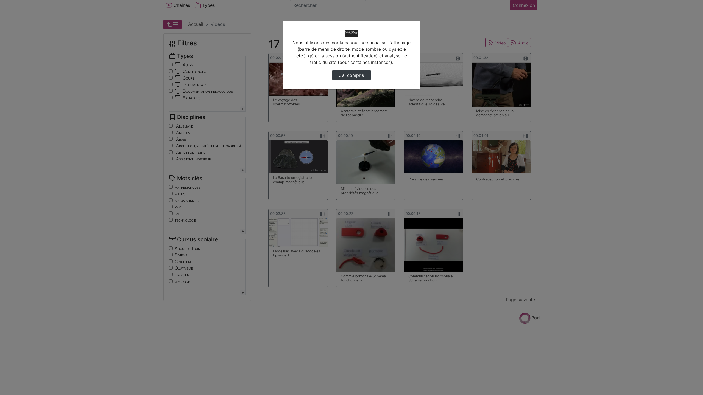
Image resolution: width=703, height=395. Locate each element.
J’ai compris (351, 75)
